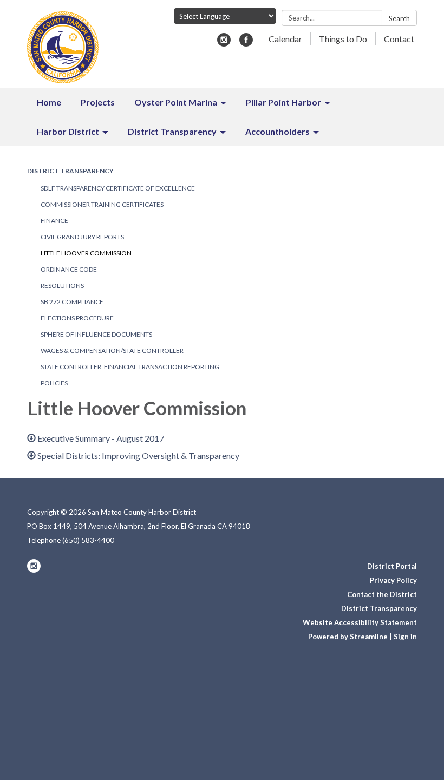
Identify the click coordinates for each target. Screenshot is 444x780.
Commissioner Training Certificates (102, 204)
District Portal (392, 566)
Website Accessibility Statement (360, 622)
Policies (54, 383)
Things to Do (343, 39)
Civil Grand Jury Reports (82, 237)
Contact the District (382, 594)
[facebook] (246, 43)
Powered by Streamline (348, 636)
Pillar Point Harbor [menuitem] (283, 102)
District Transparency (70, 171)
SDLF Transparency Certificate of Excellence (118, 188)
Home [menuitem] (49, 102)
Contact (399, 39)
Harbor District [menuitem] (68, 131)
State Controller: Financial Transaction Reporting (130, 367)
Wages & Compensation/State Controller (112, 350)
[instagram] (224, 43)
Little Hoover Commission (86, 253)
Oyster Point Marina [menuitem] (175, 102)
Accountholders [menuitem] (277, 131)
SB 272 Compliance (72, 302)
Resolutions (62, 285)
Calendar (285, 39)
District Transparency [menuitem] (172, 131)
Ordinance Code (69, 269)
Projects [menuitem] (98, 102)
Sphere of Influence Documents (96, 334)
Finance (54, 221)
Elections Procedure (77, 318)
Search (399, 18)
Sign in (405, 636)
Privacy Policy (393, 580)
